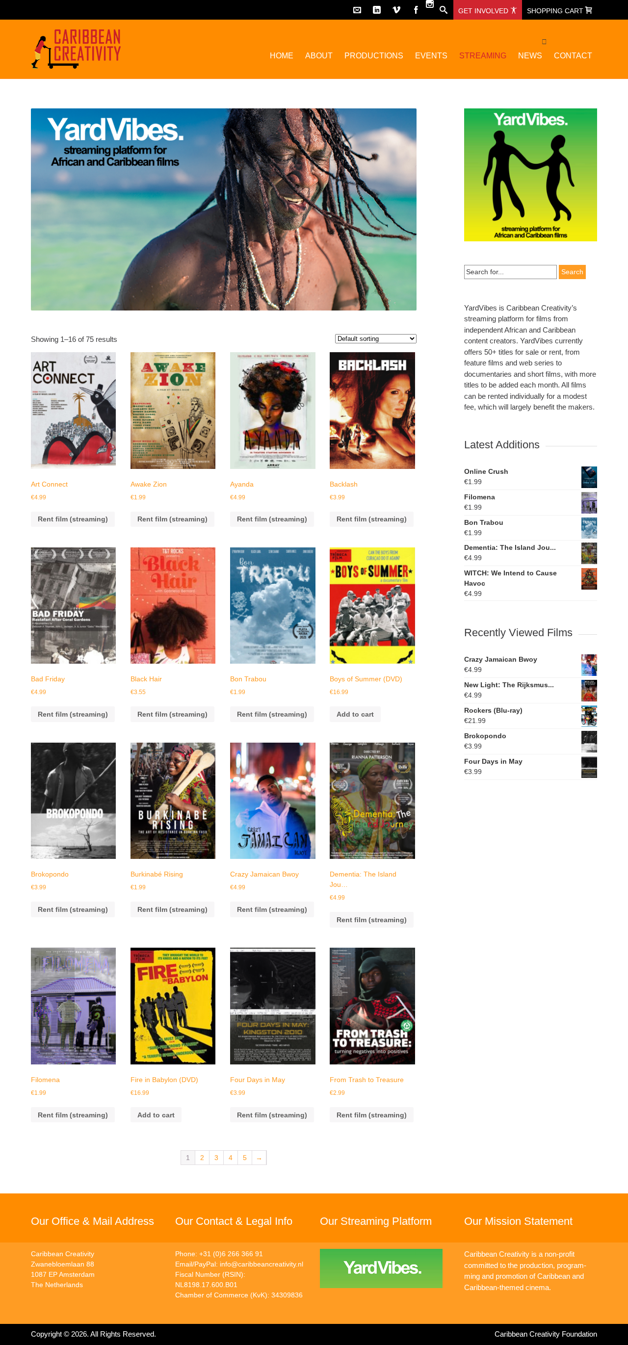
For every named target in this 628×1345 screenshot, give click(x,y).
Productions (373, 56)
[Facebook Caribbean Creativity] (416, 10)
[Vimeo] (396, 10)
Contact (573, 56)
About (319, 56)
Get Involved (484, 11)
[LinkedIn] (377, 10)
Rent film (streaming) (73, 519)
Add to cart (355, 714)
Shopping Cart (556, 11)
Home (281, 56)
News (530, 56)
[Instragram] (430, 4)
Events (431, 56)
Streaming (482, 56)
